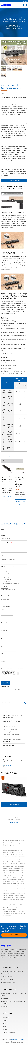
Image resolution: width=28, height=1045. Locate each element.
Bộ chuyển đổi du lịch (7, 907)
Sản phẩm (5, 1023)
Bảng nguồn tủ (14, 909)
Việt (26, 1)
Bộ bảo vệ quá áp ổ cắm (7, 911)
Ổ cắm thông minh (6, 913)
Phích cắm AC (21, 911)
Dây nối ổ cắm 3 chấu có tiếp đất (7, 479)
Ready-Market (20, 1042)
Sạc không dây (15, 911)
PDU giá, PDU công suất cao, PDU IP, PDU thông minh (12, 716)
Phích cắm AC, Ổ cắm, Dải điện (13, 27)
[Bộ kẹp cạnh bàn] (3, 75)
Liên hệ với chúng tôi (7, 915)
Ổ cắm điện (9, 909)
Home (10, 25)
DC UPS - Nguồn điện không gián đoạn (13, 732)
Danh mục (15, 25)
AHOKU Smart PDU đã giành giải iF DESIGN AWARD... (13, 994)
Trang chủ (6, 1017)
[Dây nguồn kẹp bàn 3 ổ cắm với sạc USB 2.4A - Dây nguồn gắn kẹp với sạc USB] (25, 63)
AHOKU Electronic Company (17, 1039)
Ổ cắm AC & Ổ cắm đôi (9, 726)
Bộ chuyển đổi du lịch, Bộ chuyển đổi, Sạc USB (12, 740)
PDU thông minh (14, 913)
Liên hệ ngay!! (14, 934)
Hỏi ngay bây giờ (15, 180)
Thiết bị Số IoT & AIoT (8, 745)
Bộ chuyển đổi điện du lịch (17, 907)
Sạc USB (4, 909)
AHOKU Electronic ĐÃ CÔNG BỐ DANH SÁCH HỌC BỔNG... (13, 1002)
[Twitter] (3, 962)
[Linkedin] (5, 962)
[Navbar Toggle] (25, 5)
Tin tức (5, 1029)
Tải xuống (8, 765)
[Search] (25, 703)
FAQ (4, 1026)
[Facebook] (1, 962)
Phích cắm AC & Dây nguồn (10, 724)
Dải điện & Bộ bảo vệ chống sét (14, 28)
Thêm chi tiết (14, 822)
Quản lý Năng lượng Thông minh (12, 734)
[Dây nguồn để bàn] (14, 68)
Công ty (5, 1020)
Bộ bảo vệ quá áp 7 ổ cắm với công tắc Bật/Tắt (19, 481)
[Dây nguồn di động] (19, 68)
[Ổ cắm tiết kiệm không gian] (9, 68)
